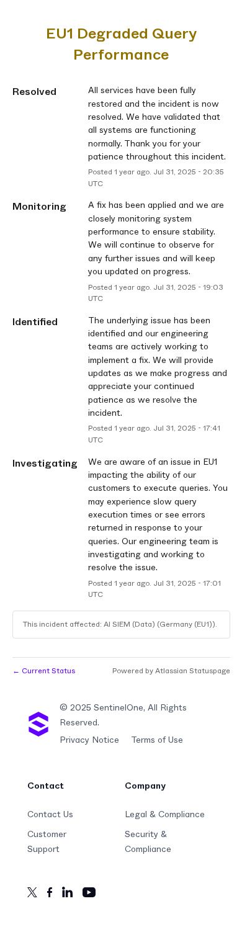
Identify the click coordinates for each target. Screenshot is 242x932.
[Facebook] (49, 894)
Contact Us (50, 814)
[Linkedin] (67, 894)
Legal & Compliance (165, 814)
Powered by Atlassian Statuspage (171, 670)
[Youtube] (89, 894)
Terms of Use (157, 740)
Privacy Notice (89, 740)
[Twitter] (32, 894)
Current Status (43, 670)
